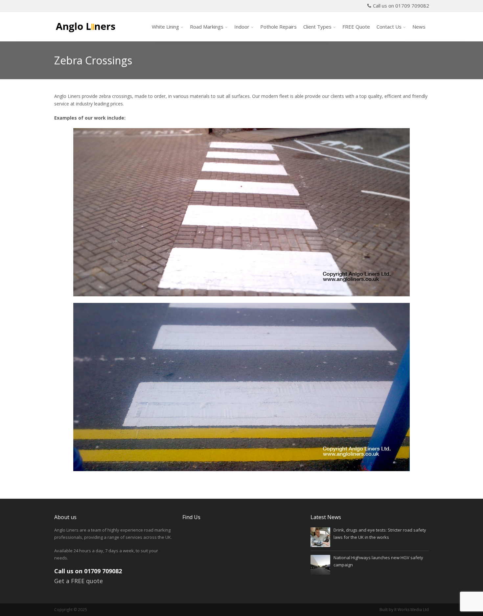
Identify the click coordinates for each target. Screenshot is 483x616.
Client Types (317, 26)
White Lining (165, 26)
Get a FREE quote (78, 581)
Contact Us (389, 26)
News (419, 26)
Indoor (241, 26)
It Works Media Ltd (411, 609)
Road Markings (206, 26)
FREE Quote (356, 26)
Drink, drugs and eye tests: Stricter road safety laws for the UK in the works (380, 533)
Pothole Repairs (278, 26)
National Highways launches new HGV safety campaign (378, 561)
